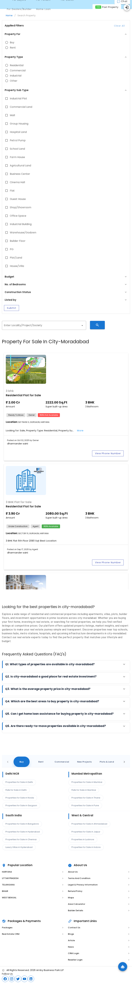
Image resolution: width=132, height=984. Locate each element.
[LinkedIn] (31, 979)
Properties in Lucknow (82, 839)
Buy (12, 42)
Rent (13, 47)
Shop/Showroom (20, 207)
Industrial (15, 75)
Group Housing (19, 123)
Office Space (18, 215)
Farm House (17, 157)
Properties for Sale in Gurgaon (21, 805)
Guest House (18, 199)
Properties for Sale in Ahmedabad (89, 823)
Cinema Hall (17, 182)
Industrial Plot (18, 98)
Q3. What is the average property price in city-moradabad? (47, 689)
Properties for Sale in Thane (85, 797)
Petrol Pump (18, 140)
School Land (17, 148)
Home (9, 15)
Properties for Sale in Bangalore (22, 823)
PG (12, 249)
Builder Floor (17, 241)
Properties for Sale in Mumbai (86, 782)
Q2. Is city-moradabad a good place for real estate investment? (51, 676)
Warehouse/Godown (23, 232)
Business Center (20, 174)
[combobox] (44, 325)
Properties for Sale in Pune (85, 805)
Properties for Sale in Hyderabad (22, 831)
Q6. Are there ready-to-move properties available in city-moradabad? (55, 726)
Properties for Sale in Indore (86, 847)
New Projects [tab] (84, 761)
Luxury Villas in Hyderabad (19, 847)
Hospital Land (18, 132)
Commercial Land (21, 107)
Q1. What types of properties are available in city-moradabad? (50, 664)
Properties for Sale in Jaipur (85, 831)
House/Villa (17, 266)
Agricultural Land (20, 165)
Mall (12, 115)
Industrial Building (21, 224)
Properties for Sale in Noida (19, 797)
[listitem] (33, 872)
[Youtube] (24, 979)
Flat (12, 190)
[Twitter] (18, 979)
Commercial (18, 70)
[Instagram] (11, 979)
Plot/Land (16, 257)
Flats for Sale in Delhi (16, 790)
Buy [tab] (21, 761)
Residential (17, 65)
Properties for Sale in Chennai (21, 839)
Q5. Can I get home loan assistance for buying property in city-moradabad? (59, 714)
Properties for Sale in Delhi (19, 782)
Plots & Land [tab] (107, 761)
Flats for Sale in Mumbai (83, 790)
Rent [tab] (41, 761)
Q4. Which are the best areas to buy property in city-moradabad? (52, 701)
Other (13, 80)
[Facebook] (5, 979)
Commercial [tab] (62, 761)
